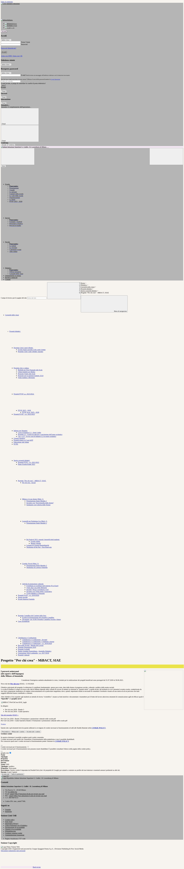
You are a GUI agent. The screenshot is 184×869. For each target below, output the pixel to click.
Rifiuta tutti (18, 732)
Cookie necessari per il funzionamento (14, 747)
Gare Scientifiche (23, 621)
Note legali (8, 822)
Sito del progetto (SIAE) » (10, 715)
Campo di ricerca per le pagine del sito (14, 298)
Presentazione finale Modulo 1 (36, 501)
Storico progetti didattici (89, 291)
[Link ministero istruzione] (10, 4)
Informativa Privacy (11, 823)
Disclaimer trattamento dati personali (13, 851)
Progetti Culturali (23, 655)
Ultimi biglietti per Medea (26, 372)
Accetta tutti (33, 732)
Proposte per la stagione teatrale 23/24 (30, 376)
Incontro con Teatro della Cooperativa (39, 591)
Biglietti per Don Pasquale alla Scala (30, 370)
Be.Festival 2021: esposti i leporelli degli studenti (43, 539)
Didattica (84, 285)
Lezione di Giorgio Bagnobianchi (37, 545)
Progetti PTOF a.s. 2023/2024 (24, 394)
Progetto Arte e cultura (21, 368)
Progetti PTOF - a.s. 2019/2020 (28, 595)
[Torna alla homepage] (92, 147)
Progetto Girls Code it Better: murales (30, 352)
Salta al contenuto (7, 2)
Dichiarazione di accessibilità (15, 827)
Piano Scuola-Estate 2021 (26, 464)
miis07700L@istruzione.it (27, 794)
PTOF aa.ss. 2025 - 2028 (30, 412)
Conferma (11, 145)
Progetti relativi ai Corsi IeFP (23, 440)
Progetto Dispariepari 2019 (27, 647)
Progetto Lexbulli (24, 649)
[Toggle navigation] (17, 156)
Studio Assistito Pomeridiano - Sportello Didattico (34, 651)
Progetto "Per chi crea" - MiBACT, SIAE (32, 481)
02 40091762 (12, 792)
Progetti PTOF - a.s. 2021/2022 (28, 462)
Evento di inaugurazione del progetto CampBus (38, 617)
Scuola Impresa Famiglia (26, 599)
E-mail (23, 75)
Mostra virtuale (36, 543)
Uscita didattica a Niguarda (35, 593)
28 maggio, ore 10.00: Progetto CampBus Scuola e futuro (41, 619)
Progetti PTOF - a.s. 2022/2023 (24, 414)
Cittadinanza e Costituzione (27, 638)
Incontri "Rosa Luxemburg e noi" (37, 590)
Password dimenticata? (8, 48)
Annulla (4, 145)
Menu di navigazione (120, 311)
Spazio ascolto (23, 597)
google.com (5, 753)
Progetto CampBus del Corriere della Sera (32, 616)
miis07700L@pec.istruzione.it (28, 796)
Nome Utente (25, 42)
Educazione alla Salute (21, 442)
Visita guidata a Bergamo (26, 378)
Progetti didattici (86, 289)
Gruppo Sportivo (19, 438)
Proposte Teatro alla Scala (26, 374)
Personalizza (6, 732)
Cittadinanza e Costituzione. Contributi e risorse (38, 642)
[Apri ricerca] (166, 156)
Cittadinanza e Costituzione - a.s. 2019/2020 (37, 643)
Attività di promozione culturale (33, 584)
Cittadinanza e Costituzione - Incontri (34, 640)
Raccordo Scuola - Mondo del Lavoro (30, 645)
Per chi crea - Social (29, 483)
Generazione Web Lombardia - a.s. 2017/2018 (33, 653)
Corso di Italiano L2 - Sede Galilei (29, 432)
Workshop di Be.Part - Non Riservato (39, 547)
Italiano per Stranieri (21, 431)
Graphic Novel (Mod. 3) (30, 564)
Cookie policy (10, 820)
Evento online (35, 541)
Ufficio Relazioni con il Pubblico (16, 825)
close (3, 166)
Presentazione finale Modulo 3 (36, 565)
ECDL (16, 444)
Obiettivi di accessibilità (13, 829)
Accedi (4, 31)
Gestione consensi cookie (13, 833)
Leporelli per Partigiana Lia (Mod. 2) (34, 521)
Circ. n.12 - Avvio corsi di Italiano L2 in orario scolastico (37, 436)
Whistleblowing (10, 831)
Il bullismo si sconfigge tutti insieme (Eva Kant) (42, 586)
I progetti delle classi (88, 287)
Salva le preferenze (17, 774)
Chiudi (4, 91)
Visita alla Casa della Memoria (36, 588)
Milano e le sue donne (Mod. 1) (33, 499)
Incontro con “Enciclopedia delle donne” (40, 503)
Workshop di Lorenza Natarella (36, 567)
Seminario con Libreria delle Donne (38, 505)
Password (24, 44)
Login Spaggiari (55, 79)
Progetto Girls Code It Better (23, 348)
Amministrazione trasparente (14, 835)
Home (83, 283)
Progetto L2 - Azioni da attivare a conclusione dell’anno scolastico (40, 434)
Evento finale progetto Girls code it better (32, 350)
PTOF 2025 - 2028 (24, 410)
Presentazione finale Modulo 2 (36, 523)
